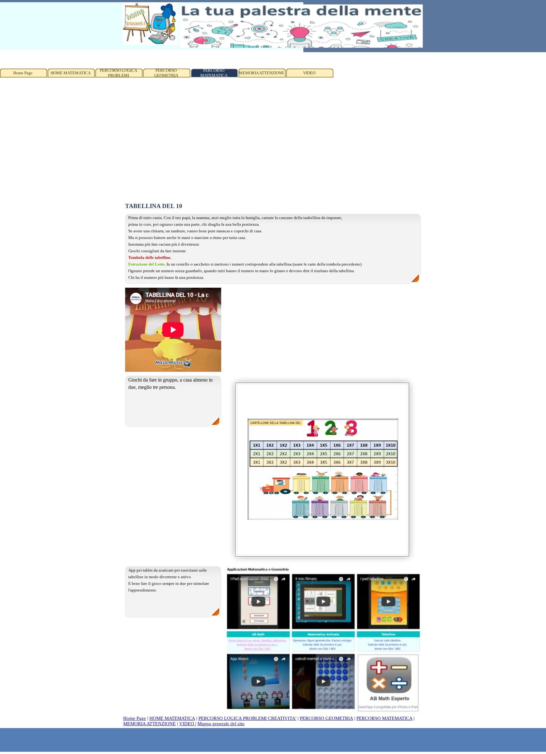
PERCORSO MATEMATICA (384, 718)
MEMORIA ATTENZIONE (149, 723)
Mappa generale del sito (221, 723)
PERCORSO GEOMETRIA (326, 718)
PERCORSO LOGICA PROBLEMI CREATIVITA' (247, 718)
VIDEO (187, 723)
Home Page (134, 718)
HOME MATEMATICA (172, 718)
